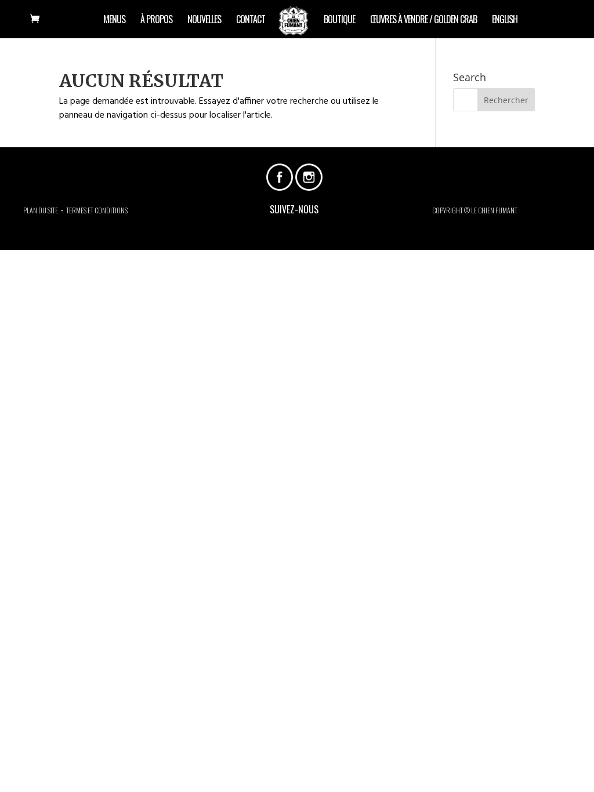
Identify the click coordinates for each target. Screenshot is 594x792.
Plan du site (40, 210)
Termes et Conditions (97, 210)
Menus (114, 20)
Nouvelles (204, 20)
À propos (156, 20)
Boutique (339, 20)
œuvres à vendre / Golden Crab (423, 20)
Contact (250, 20)
